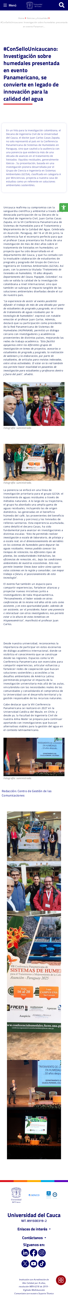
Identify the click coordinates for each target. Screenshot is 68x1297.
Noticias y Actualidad (37, 18)
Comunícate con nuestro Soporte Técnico (34, 1293)
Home (21, 18)
